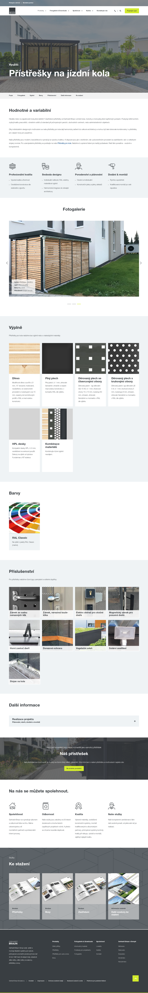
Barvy (41, 95)
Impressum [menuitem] (40, 981)
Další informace (66, 95)
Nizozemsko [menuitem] (122, 962)
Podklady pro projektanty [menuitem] (82, 950)
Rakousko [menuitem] (121, 950)
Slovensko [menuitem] (121, 958)
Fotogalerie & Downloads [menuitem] (58, 10)
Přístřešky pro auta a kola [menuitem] (60, 954)
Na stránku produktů (74, 768)
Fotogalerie (21, 95)
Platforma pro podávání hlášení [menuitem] (96, 981)
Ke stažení (79, 95)
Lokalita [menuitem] (98, 946)
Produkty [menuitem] (41, 10)
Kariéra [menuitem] (88, 10)
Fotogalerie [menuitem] (78, 954)
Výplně (32, 95)
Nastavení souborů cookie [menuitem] (75, 981)
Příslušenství (52, 95)
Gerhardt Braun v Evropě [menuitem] (127, 941)
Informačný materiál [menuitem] (80, 946)
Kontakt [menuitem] (98, 954)
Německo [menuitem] (121, 946)
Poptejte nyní (132, 11)
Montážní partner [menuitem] (28, 3)
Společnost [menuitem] (76, 10)
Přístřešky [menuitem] (55, 950)
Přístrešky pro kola (64, 143)
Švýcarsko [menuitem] (121, 954)
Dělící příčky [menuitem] (56, 946)
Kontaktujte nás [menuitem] (102, 10)
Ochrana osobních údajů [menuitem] (55, 981)
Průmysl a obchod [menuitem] (14, 3)
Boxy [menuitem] (54, 958)
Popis (11, 95)
